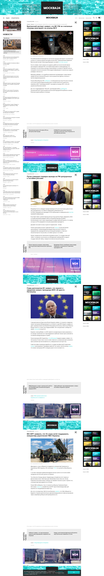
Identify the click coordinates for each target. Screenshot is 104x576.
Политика (36, 21)
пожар (10, 164)
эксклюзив (11, 170)
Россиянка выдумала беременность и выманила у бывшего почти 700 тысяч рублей (11, 98)
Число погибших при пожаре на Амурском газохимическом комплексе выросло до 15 (11, 161)
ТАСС (55, 468)
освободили (63, 89)
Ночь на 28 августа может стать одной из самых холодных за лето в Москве (11, 142)
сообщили (47, 81)
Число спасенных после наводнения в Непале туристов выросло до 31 (11, 57)
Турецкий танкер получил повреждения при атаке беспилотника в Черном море (11, 192)
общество (5, 65)
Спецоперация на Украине (41, 140)
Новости (7, 34)
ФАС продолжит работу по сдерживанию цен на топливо (9, 136)
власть (32, 254)
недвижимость (10, 132)
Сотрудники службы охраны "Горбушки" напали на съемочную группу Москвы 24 (11, 168)
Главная (28, 24)
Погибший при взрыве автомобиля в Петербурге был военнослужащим (11, 124)
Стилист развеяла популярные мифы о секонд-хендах (11, 63)
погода (8, 144)
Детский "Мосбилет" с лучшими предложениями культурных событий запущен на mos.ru (11, 148)
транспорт (5, 201)
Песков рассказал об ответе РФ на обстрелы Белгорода (38, 130)
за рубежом (11, 59)
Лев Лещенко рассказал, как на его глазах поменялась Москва (10, 174)
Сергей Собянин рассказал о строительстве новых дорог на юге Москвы (11, 52)
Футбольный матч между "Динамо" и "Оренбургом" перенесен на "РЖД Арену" (11, 105)
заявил (70, 346)
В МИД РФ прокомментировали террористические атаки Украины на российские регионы (64, 131)
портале (71, 212)
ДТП (10, 72)
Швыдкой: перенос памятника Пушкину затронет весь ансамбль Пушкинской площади (11, 84)
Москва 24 (52, 18)
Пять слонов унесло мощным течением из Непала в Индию (11, 118)
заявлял (57, 491)
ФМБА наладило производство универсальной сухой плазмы (9, 205)
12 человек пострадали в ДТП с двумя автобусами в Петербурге (11, 112)
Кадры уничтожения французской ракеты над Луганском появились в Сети (65, 533)
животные (5, 120)
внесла (57, 227)
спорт (4, 108)
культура (4, 151)
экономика (5, 138)
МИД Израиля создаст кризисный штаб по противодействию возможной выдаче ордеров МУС (40, 387)
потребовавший (52, 338)
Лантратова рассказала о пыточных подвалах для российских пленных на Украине (11, 77)
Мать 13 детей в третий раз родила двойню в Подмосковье (10, 180)
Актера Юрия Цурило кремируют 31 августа (10, 186)
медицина (5, 182)
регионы (12, 72)
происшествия (5, 59)
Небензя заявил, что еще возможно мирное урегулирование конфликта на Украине (39, 534)
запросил (39, 487)
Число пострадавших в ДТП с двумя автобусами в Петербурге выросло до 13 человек (11, 70)
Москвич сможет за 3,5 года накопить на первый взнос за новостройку (11, 130)
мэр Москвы (5, 214)
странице (36, 329)
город (4, 94)
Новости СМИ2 (26, 162)
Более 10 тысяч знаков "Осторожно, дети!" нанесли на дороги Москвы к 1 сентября (11, 91)
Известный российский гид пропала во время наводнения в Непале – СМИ (11, 155)
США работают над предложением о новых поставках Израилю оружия (66, 386)
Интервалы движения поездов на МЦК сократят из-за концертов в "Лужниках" (11, 198)
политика (32, 142)
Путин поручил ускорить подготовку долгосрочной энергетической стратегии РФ (40, 246)
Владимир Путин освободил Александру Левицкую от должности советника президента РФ (65, 246)
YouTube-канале (63, 62)
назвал (32, 346)
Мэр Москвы (6, 38)
